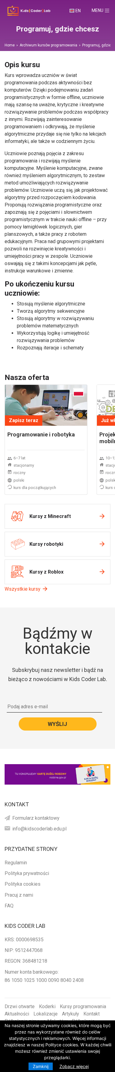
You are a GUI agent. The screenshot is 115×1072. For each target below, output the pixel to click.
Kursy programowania (83, 1006)
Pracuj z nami (19, 895)
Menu (103, 10)
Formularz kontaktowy (35, 818)
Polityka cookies (22, 884)
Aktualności (17, 1014)
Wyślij (57, 724)
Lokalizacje (45, 1014)
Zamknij (40, 1066)
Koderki (47, 1006)
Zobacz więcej (74, 1066)
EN (78, 10)
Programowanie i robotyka (41, 434)
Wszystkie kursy (22, 589)
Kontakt (91, 1014)
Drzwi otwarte (20, 1006)
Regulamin (16, 863)
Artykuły (70, 1014)
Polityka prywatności (27, 873)
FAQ (9, 906)
